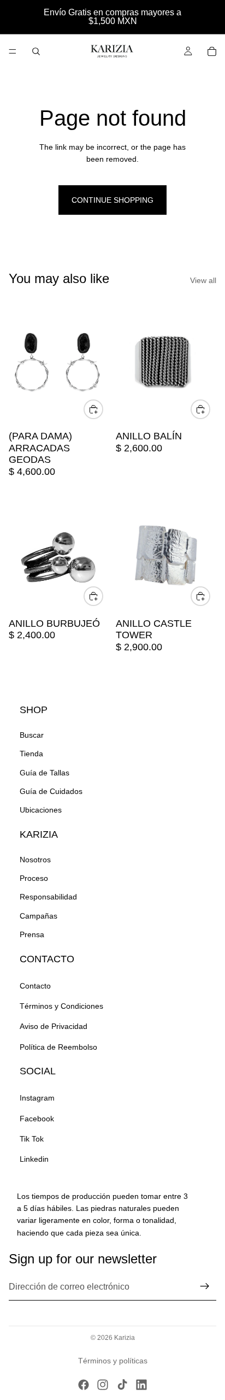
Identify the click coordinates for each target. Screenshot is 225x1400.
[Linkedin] (141, 1384)
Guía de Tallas (44, 772)
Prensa (32, 934)
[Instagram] (102, 1384)
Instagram (37, 1097)
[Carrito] (212, 51)
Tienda (31, 753)
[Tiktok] (122, 1384)
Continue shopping (112, 200)
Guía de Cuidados (51, 791)
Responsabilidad (48, 896)
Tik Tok (32, 1138)
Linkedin (34, 1159)
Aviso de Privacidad (53, 1026)
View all (203, 280)
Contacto (35, 985)
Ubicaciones (41, 809)
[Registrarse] (204, 1286)
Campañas (38, 915)
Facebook (37, 1118)
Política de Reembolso (58, 1047)
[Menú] (12, 51)
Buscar (32, 735)
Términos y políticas (112, 1360)
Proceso (34, 878)
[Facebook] (83, 1384)
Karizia (124, 1338)
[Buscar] (36, 51)
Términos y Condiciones (61, 1006)
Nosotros (35, 859)
